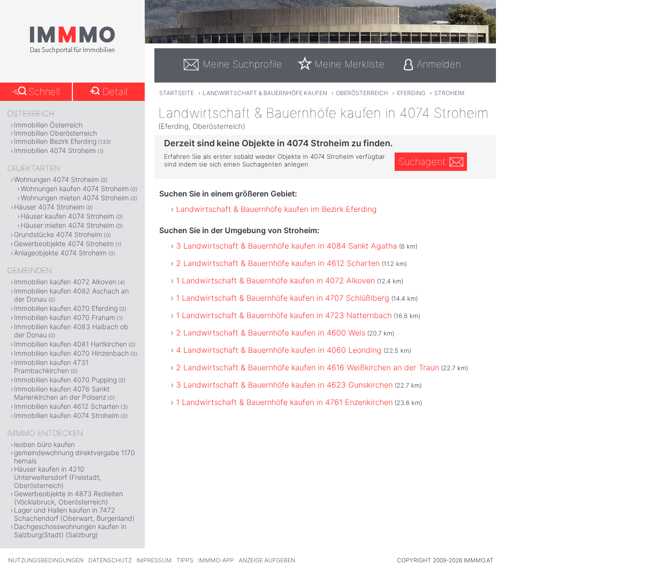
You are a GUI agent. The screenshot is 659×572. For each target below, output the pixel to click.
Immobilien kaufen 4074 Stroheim (66, 415)
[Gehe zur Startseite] (72, 52)
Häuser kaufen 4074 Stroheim (67, 216)
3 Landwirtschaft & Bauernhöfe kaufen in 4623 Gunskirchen (284, 385)
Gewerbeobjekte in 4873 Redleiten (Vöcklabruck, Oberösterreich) (68, 497)
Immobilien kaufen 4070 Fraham (64, 317)
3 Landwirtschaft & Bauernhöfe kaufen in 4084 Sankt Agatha (286, 246)
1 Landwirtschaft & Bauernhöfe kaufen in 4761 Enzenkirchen (284, 402)
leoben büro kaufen (44, 444)
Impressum (154, 560)
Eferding (411, 93)
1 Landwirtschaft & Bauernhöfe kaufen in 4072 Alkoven (275, 280)
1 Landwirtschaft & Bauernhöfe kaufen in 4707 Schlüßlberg (282, 298)
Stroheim (449, 93)
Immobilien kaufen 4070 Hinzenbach (71, 353)
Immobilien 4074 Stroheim (55, 150)
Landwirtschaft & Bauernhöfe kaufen (265, 93)
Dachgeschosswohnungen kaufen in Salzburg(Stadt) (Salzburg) (70, 530)
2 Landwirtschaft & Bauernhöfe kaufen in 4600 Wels (270, 332)
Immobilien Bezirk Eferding (55, 141)
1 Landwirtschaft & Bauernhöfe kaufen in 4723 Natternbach (284, 315)
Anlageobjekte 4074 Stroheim (60, 253)
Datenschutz (110, 560)
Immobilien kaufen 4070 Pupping (65, 380)
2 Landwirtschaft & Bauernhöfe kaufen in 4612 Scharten (278, 263)
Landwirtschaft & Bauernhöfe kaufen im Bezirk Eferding (276, 209)
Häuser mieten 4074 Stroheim (67, 225)
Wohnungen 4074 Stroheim (56, 179)
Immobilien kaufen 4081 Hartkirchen (70, 344)
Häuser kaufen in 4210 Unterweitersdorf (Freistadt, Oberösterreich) (57, 477)
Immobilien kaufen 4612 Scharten (66, 406)
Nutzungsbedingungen (45, 560)
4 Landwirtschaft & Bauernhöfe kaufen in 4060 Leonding (279, 350)
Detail (114, 92)
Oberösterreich (362, 93)
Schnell (44, 92)
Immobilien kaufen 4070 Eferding (66, 308)
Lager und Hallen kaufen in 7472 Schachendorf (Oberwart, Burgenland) (74, 514)
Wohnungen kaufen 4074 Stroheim (75, 188)
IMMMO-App (216, 560)
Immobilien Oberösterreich (55, 133)
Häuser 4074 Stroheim (49, 207)
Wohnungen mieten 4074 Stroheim (75, 198)
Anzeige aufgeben (267, 560)
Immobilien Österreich (48, 125)
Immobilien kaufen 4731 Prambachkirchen (51, 366)
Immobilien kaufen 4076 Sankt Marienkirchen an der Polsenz (62, 393)
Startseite (176, 93)
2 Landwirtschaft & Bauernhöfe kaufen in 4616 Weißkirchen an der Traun (307, 367)
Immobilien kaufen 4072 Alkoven (65, 282)
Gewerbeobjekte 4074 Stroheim (64, 243)
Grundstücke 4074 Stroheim (58, 234)
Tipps (185, 560)
